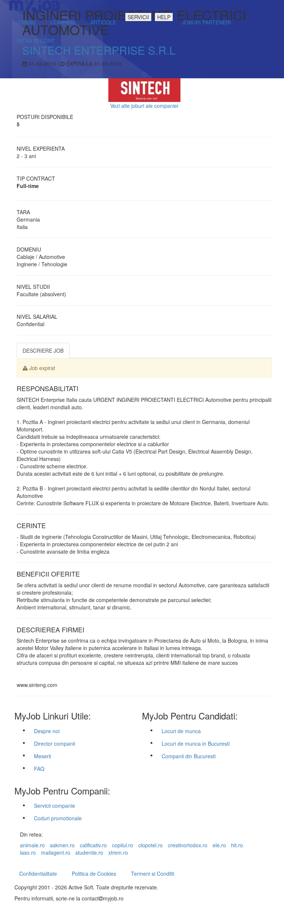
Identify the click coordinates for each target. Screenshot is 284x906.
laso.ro (28, 852)
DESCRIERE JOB (43, 350)
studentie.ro (89, 852)
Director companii (54, 743)
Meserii (42, 756)
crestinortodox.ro (187, 845)
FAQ (39, 768)
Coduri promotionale (58, 818)
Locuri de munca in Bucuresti (196, 743)
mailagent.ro (55, 852)
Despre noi (47, 731)
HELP (163, 17)
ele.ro (219, 845)
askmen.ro (62, 845)
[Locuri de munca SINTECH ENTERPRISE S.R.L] (144, 89)
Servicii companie (54, 805)
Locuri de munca (181, 731)
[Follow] (144, 74)
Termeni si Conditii (152, 873)
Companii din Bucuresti (189, 756)
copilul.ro (122, 845)
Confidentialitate (38, 873)
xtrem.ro (118, 852)
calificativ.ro (93, 845)
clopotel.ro (150, 845)
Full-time (28, 185)
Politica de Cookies (94, 873)
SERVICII (138, 17)
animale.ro (32, 845)
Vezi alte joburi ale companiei (144, 105)
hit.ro (237, 845)
